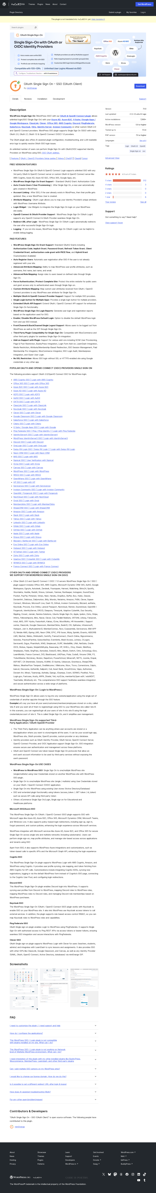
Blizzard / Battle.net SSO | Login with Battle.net (34, 541)
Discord (76, 123)
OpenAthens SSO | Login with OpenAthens (32, 478)
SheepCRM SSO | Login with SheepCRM (31, 508)
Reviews (28, 99)
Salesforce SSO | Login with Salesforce (31, 420)
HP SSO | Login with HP (24, 482)
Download (140, 86)
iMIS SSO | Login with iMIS (25, 456)
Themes (41, 1156)
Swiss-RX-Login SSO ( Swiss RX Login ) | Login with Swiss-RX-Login (44, 449)
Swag (96, 1164)
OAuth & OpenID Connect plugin (75, 116)
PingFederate (87, 123)
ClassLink (34, 123)
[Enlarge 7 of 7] (95, 994)
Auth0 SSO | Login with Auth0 (26, 398)
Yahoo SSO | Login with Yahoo (27, 519)
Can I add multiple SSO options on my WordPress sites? (35, 1069)
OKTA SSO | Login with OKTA (26, 401)
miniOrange (32, 88)
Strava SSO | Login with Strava (27, 537)
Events (96, 1156)
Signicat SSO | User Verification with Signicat (33, 460)
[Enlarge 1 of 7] (35, 972)
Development (59, 99)
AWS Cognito (65, 123)
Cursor (85, 158)
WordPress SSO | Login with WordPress (31, 471)
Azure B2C (67, 119)
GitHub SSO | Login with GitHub (27, 530)
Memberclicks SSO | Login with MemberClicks (34, 504)
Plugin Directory (16, 12)
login (127, 146)
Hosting (13, 1160)
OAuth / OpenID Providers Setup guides (38, 158)
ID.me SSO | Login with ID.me (26, 464)
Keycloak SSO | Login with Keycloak (29, 409)
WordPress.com (128, 1152)
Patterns (41, 1164)
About (12, 1152)
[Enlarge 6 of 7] (95, 972)
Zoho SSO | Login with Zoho (26, 555)
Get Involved (98, 1152)
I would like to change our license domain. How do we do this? (38, 1076)
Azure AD (56, 119)
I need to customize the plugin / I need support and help (35, 1025)
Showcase (42, 1152)
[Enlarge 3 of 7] (35, 999)
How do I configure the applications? (26, 1033)
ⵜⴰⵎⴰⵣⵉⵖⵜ (37, 1177)
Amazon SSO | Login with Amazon (28, 511)
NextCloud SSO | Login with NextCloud (31, 497)
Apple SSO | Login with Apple (26, 533)
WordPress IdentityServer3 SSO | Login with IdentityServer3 (40, 438)
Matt (124, 1156)
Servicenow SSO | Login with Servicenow (32, 486)
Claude (78, 158)
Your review (110, 202)
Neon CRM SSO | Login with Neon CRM (31, 453)
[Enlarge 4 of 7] (65, 972)
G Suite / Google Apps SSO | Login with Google (34, 427)
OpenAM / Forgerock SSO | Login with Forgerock (35, 493)
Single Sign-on (135, 151)
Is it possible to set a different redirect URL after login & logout (38, 1084)
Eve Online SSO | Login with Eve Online (31, 544)
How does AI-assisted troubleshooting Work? (30, 1092)
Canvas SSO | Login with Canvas (28, 467)
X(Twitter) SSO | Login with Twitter (29, 552)
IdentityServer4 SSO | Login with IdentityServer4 (35, 434)
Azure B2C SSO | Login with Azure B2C (30, 387)
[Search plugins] (35, 27)
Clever (43, 123)
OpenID (142, 146)
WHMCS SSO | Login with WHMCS (29, 563)
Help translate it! (98, 19)
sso (144, 151)
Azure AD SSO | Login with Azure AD (29, 390)
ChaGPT (69, 158)
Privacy (13, 1164)
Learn (67, 1152)
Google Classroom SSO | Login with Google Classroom (38, 416)
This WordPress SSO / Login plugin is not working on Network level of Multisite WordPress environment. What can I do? (37, 1050)
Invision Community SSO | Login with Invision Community (38, 489)
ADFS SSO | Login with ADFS (26, 394)
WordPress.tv (71, 1164)
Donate (97, 1160)
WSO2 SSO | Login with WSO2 (27, 475)
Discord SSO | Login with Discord (28, 442)
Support (142, 99)
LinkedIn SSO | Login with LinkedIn (29, 522)
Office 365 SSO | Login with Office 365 (31, 383)
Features (14, 158)
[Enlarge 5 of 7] (65, 986)
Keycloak (26, 127)
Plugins (40, 1160)
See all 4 (143, 141)
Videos (60, 158)
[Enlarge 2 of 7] (35, 987)
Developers (70, 1160)
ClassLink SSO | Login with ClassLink (29, 405)
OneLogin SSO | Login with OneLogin (30, 445)
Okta (33, 127)
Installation (42, 99)
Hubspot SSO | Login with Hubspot (29, 548)
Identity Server (44, 127)
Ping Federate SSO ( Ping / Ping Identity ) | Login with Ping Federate (44, 431)
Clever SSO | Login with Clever (27, 412)
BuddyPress (127, 1164)
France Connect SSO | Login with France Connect (36, 566)
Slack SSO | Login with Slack (26, 515)
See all (143, 202)
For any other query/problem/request (26, 1099)
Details (15, 99)
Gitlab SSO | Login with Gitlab (26, 526)
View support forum (114, 222)
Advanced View (112, 158)
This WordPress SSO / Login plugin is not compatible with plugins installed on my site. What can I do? (33, 1041)
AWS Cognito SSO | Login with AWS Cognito (33, 380)
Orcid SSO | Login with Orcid (26, 500)
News (12, 1156)
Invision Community (62, 127)
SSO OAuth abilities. (51, 153)
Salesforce (15, 127)
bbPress (125, 1160)
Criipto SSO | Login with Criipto (27, 423)
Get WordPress (144, 4)
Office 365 (52, 123)
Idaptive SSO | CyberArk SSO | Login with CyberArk (36, 559)
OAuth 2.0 (134, 146)
